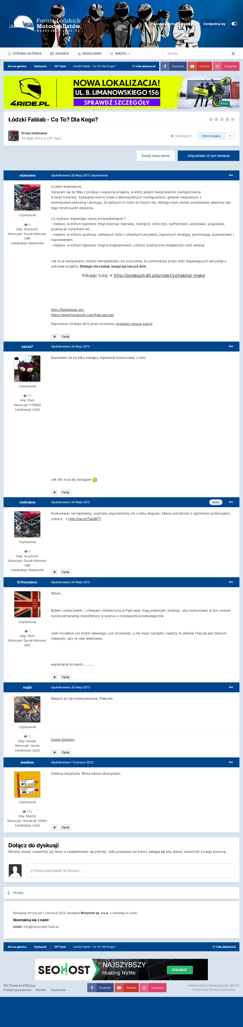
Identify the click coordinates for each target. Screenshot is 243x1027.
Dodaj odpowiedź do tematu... (58, 870)
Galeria (62, 53)
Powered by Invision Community (213, 989)
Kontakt (41, 990)
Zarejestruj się (214, 24)
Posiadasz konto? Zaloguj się (173, 24)
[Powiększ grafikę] (95, 479)
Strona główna (27, 53)
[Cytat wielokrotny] (54, 336)
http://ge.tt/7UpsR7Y (85, 519)
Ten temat (214, 53)
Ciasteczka (58, 990)
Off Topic (54, 138)
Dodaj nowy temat (156, 156)
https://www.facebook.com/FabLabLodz (82, 315)
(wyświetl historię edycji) (134, 324)
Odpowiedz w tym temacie (208, 156)
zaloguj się (157, 851)
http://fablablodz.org (67, 310)
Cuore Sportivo (62, 739)
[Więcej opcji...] (231, 175)
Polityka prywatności (18, 990)
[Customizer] (234, 24)
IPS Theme (11, 985)
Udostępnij (182, 136)
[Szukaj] (233, 53)
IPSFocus (29, 985)
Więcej (120, 53)
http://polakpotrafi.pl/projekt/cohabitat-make (159, 275)
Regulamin (91, 53)
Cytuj (65, 336)
